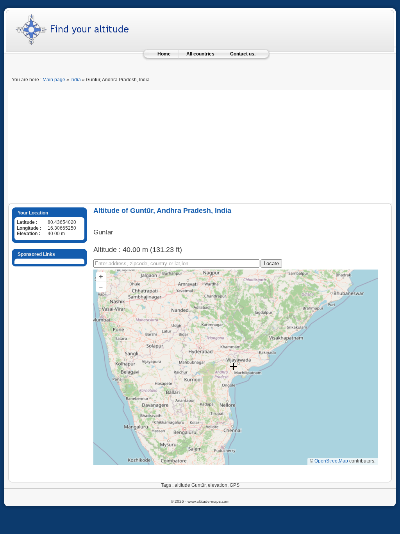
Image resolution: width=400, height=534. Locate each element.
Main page (54, 79)
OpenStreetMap (331, 461)
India (75, 79)
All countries (200, 54)
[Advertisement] (200, 144)
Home (164, 54)
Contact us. (242, 54)
